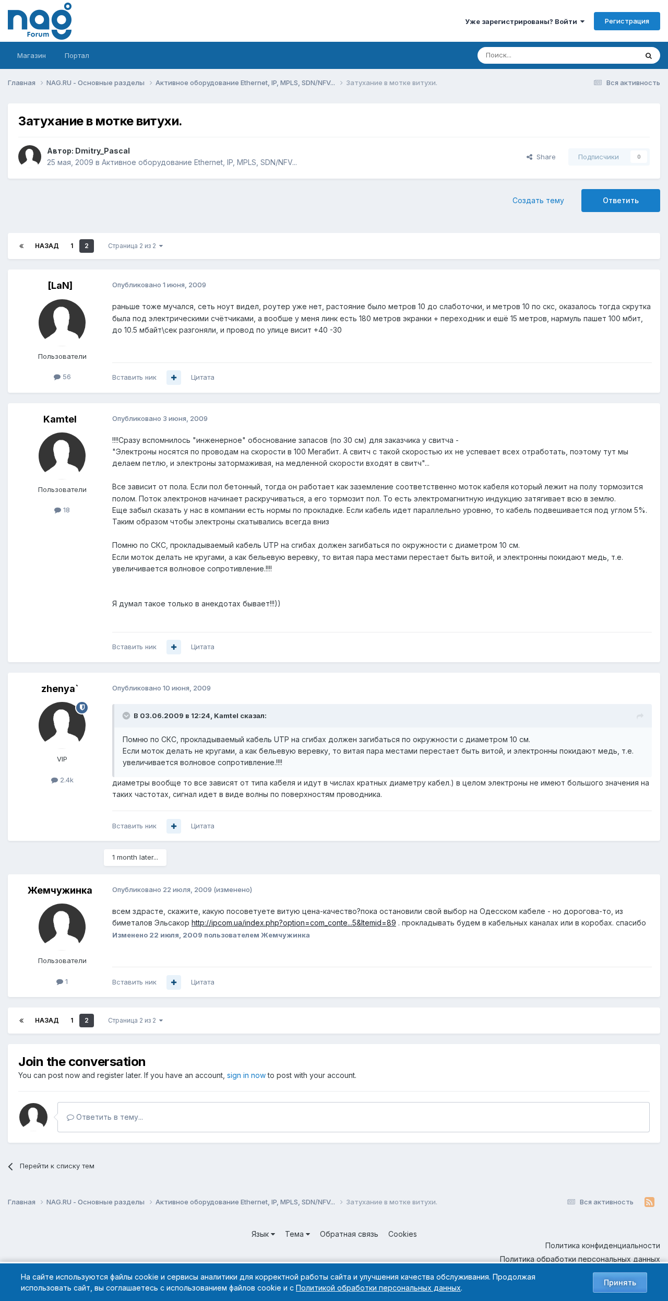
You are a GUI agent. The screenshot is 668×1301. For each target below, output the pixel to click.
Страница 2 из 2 (133, 246)
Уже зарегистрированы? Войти (522, 21)
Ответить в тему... (108, 1116)
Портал (77, 55)
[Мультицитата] (173, 377)
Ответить (621, 200)
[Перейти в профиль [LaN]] (62, 322)
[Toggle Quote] (127, 715)
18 (65, 510)
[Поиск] (648, 55)
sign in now (246, 1075)
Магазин (31, 55)
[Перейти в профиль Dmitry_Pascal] (29, 156)
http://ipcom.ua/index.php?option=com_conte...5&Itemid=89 (294, 922)
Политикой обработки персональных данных (378, 1287)
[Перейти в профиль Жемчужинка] (62, 927)
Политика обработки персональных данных (580, 1259)
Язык (261, 1233)
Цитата (202, 377)
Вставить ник (134, 377)
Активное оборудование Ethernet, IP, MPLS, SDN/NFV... (199, 162)
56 (66, 376)
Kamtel (60, 419)
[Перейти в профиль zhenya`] (62, 725)
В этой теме (604, 55)
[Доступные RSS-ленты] (649, 1202)
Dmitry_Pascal (102, 150)
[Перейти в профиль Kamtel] (62, 455)
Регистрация (627, 21)
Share (544, 157)
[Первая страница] (21, 246)
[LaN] (60, 285)
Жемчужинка (60, 890)
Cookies (402, 1233)
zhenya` (60, 688)
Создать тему (538, 200)
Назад (47, 246)
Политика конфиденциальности (602, 1245)
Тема (295, 1233)
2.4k (66, 780)
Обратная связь (349, 1233)
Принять (620, 1282)
